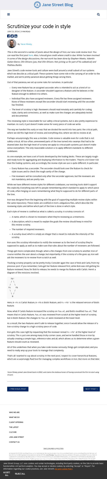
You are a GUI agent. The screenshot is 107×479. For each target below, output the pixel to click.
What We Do (14, 417)
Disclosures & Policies (53, 449)
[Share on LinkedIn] (15, 37)
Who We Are (14, 412)
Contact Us (14, 442)
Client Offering (16, 422)
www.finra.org (50, 455)
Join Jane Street (16, 437)
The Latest (14, 427)
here (31, 55)
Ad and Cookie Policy (63, 469)
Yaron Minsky (26, 44)
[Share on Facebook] (8, 37)
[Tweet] (12, 37)
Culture (13, 432)
